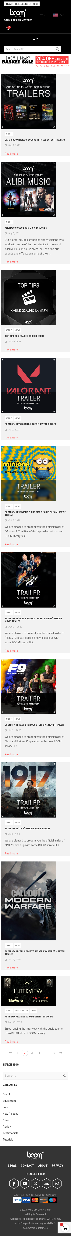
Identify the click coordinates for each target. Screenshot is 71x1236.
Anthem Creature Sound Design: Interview (29, 1016)
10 (53, 1052)
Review (7, 1126)
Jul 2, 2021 (14, 429)
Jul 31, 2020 (14, 730)
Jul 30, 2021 (14, 341)
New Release (21, 1011)
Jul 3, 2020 (14, 834)
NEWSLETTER (36, 1174)
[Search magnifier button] (57, 49)
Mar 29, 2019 (15, 1022)
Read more (13, 153)
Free (5, 1107)
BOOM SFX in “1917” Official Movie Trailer (27, 828)
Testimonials (10, 1133)
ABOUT (43, 1165)
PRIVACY (57, 1165)
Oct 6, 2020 (14, 520)
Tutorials (8, 1139)
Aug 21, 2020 (15, 626)
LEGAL (12, 1165)
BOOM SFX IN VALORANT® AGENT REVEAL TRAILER (30, 424)
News (17, 330)
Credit (9, 134)
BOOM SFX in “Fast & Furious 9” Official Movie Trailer (34, 725)
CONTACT (27, 1165)
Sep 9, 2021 (14, 145)
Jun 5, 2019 (14, 959)
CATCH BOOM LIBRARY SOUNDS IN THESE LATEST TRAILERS (35, 139)
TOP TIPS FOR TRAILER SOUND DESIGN (24, 336)
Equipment (9, 1100)
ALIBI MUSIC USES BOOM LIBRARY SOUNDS (26, 228)
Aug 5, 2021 (14, 233)
